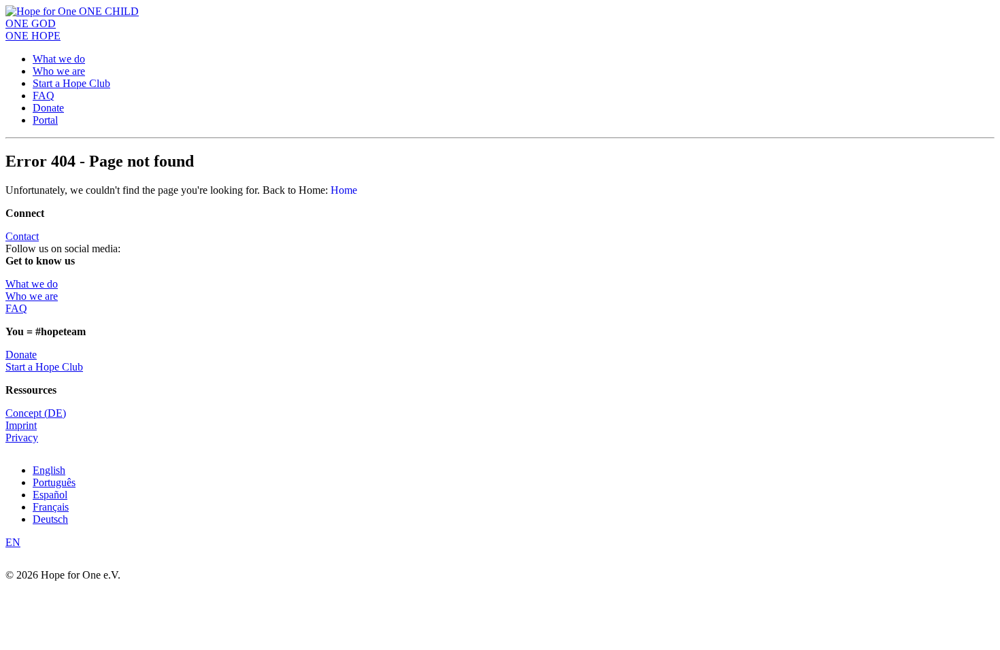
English (49, 470)
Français (51, 507)
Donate (48, 108)
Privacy (21, 437)
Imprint (21, 425)
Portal (45, 120)
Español (50, 494)
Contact (22, 236)
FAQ (43, 95)
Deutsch (50, 519)
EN (12, 542)
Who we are (59, 71)
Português (54, 482)
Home (344, 190)
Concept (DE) (35, 413)
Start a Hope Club (71, 83)
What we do (59, 59)
